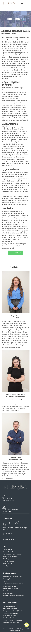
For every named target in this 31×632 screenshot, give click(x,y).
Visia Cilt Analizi (7, 563)
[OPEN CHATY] (26, 625)
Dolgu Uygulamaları (8, 579)
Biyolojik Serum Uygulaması (10, 588)
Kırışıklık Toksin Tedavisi (9, 586)
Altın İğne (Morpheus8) (9, 606)
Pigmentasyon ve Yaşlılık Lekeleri (12, 554)
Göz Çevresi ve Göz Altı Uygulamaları (13, 583)
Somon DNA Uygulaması (9, 590)
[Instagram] (3, 534)
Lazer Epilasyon (7, 549)
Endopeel (5, 581)
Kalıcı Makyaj (6, 559)
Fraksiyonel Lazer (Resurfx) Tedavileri (13, 611)
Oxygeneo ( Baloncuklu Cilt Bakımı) (12, 620)
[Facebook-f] (6, 534)
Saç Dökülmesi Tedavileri (10, 556)
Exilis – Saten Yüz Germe (10, 608)
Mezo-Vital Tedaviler (8, 593)
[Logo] (10, 3)
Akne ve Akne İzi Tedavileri (10, 551)
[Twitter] (9, 534)
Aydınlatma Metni (8, 539)
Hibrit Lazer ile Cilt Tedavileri (10, 613)
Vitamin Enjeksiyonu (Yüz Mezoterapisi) (13, 595)
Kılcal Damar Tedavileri (9, 618)
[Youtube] (11, 534)
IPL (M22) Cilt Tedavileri (9, 615)
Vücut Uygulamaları (8, 566)
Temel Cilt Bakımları (8, 561)
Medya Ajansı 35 (24, 629)
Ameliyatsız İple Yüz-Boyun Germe (12, 576)
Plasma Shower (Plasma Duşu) (11, 622)
